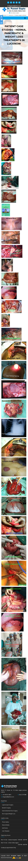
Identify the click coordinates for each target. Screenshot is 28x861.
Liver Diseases (5, 831)
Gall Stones (5, 828)
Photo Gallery (5, 822)
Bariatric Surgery (6, 808)
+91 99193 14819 (7, 794)
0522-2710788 (22, 794)
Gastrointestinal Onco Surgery (10, 810)
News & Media (5, 825)
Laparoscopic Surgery (7, 805)
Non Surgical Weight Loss (8, 813)
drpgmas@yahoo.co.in (8, 797)
